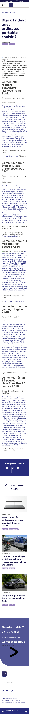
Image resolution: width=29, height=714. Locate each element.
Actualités (4, 44)
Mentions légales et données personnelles (13, 702)
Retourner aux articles (9, 12)
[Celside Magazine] (11, 5)
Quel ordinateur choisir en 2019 (13, 301)
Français (21, 1)
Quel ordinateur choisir (11, 156)
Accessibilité (8, 1)
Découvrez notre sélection (10, 236)
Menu (5, 5)
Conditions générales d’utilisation (11, 700)
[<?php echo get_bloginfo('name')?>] (4, 674)
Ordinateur (12, 44)
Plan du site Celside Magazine (9, 698)
